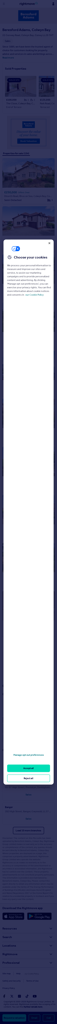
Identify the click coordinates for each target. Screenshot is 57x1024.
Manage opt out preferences (28, 754)
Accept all (28, 768)
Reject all (28, 778)
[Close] (49, 243)
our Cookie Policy (34, 294)
